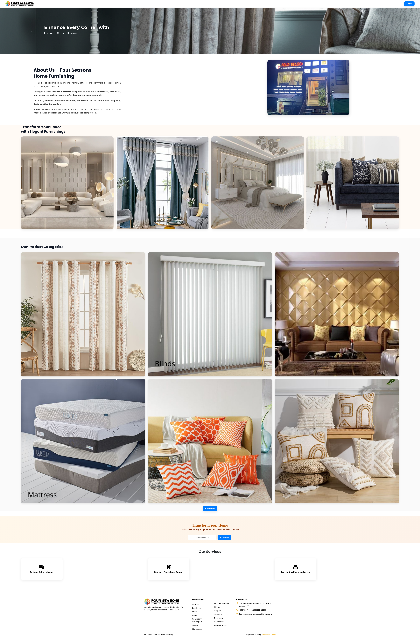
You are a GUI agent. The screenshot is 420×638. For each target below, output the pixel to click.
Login (409, 4)
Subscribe (224, 537)
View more (210, 508)
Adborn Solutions (269, 635)
